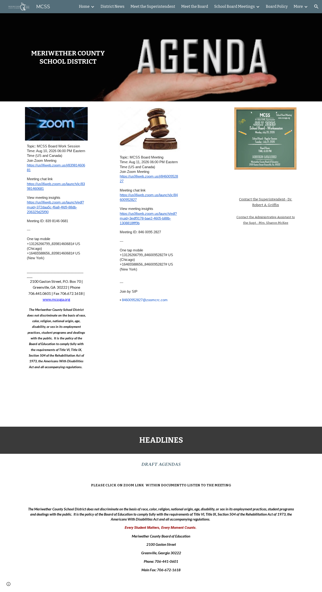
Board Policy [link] (277, 6)
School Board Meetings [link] (234, 6)
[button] (316, 6)
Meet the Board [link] (194, 6)
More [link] (298, 6)
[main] (68, 57)
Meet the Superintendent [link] (153, 6)
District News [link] (112, 6)
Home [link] (84, 6)
